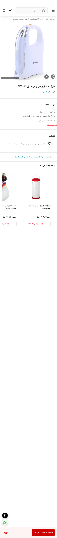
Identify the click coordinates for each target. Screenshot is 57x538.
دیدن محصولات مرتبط (43, 532)
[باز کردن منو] (52, 10)
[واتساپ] (5, 522)
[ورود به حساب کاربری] (11, 10)
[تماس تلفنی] (5, 515)
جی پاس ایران (50, 19)
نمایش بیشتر (51, 125)
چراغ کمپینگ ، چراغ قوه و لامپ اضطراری (27, 19)
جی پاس (46, 91)
